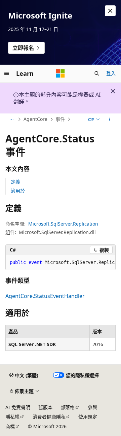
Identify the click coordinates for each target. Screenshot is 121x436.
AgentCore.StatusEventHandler (45, 296)
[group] (60, 262)
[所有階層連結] (11, 119)
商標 (10, 426)
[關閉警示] (110, 10)
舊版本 (45, 407)
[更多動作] (110, 119)
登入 (111, 73)
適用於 (18, 191)
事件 (60, 119)
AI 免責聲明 (17, 407)
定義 (15, 181)
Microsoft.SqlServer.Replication (63, 224)
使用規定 (87, 416)
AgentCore (35, 119)
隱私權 (12, 416)
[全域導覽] (6, 73)
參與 (92, 407)
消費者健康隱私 (49, 416)
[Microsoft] (60, 73)
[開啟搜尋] (97, 73)
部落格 (68, 407)
